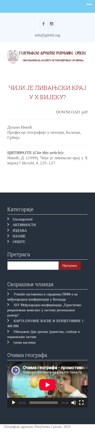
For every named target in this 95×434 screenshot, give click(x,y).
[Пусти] (13, 402)
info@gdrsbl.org (47, 35)
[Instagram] (51, 24)
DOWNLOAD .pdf (72, 112)
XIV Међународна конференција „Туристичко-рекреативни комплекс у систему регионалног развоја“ (44, 310)
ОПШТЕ (19, 242)
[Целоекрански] (81, 402)
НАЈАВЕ (19, 236)
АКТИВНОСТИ (24, 225)
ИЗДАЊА (20, 230)
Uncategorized (22, 219)
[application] (47, 385)
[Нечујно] (73, 402)
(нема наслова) (25, 342)
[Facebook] (43, 24)
